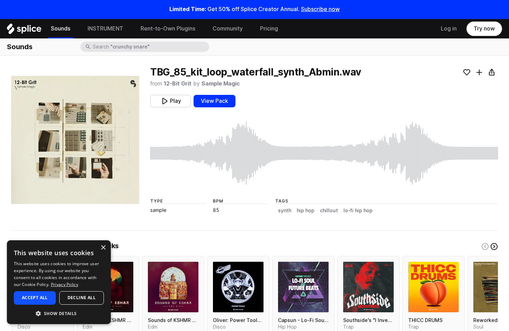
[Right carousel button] (494, 246)
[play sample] (324, 153)
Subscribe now (320, 9)
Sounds (60, 28)
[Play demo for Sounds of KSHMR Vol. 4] (173, 287)
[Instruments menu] (128, 29)
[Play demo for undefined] (75, 140)
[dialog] (59, 282)
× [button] (103, 247)
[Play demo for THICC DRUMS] (433, 287)
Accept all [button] (35, 298)
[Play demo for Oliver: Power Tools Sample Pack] (238, 287)
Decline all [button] (82, 298)
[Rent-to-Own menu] (200, 29)
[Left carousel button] (485, 246)
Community (228, 28)
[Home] (24, 30)
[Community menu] (247, 29)
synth (284, 210)
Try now (484, 28)
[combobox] (150, 47)
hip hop (305, 210)
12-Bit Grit (177, 83)
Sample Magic (221, 83)
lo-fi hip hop (358, 210)
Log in (449, 28)
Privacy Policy (64, 284)
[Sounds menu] (75, 29)
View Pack (214, 101)
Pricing (269, 28)
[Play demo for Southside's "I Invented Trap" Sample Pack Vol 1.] (368, 287)
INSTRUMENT (105, 28)
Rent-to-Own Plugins (168, 28)
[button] (59, 313)
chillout (329, 210)
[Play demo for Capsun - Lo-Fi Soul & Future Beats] (303, 287)
